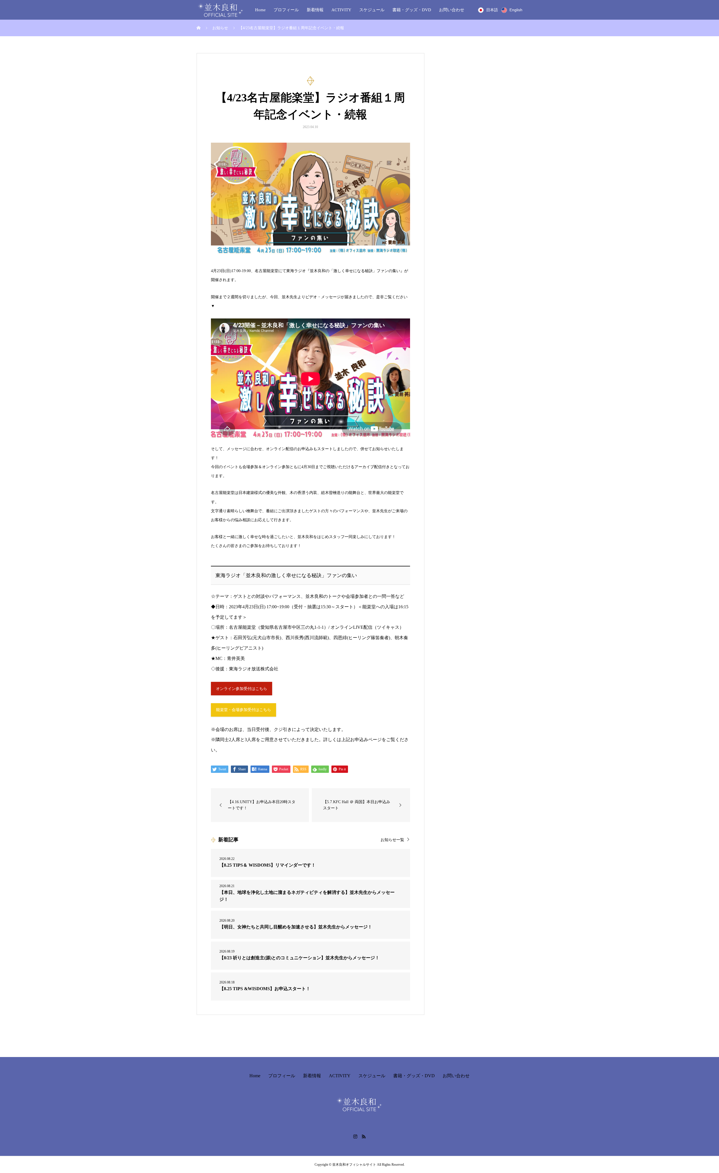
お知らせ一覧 (392, 840)
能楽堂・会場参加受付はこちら (243, 710)
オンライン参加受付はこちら (241, 689)
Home (260, 10)
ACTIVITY (341, 10)
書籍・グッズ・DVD (411, 10)
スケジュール (371, 10)
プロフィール (286, 10)
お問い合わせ (451, 10)
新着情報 (315, 10)
